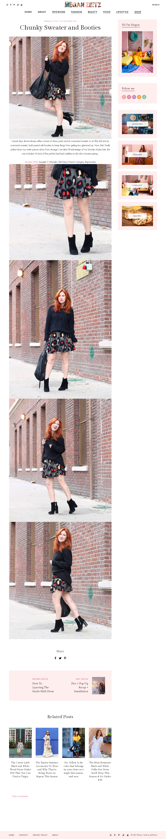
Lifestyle (122, 11)
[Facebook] (124, 97)
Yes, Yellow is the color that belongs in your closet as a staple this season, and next (74, 769)
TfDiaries (140, 835)
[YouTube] (144, 97)
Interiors (58, 11)
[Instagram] (129, 97)
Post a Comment (20, 796)
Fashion (76, 11)
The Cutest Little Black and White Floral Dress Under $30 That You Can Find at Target (20, 769)
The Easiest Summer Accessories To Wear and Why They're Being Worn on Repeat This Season (47, 769)
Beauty (92, 11)
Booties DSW (31, 162)
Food (106, 11)
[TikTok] (139, 97)
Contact (23, 835)
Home (28, 11)
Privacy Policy (40, 835)
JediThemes (153, 835)
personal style (51, 21)
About (42, 11)
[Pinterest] (134, 97)
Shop (137, 11)
